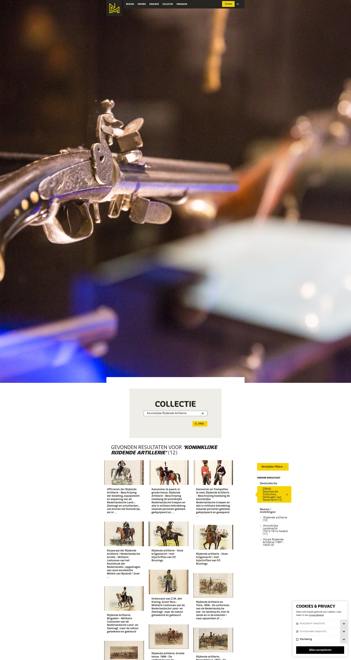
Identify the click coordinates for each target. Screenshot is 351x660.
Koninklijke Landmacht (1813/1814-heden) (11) (275, 530)
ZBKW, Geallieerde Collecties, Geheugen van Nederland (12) (272, 494)
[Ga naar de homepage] (114, 8)
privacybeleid (316, 615)
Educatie (154, 4)
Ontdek (142, 4)
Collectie (167, 4)
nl (238, 4)
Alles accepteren (320, 650)
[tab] (344, 624)
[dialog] (320, 629)
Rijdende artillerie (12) (275, 519)
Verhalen (181, 4)
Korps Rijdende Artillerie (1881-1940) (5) (273, 542)
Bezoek (130, 4)
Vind (201, 424)
